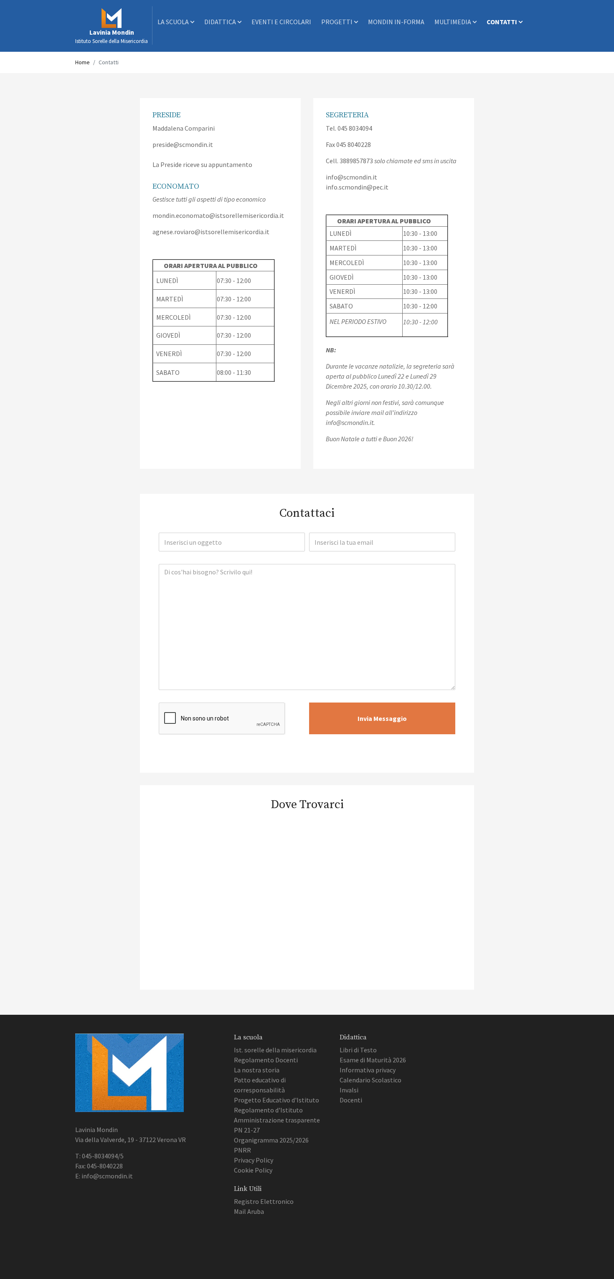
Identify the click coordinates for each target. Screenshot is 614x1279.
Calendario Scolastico (370, 1080)
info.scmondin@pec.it (357, 187)
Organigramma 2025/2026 (271, 1140)
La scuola (173, 22)
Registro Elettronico (264, 1201)
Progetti (337, 22)
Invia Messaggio (382, 718)
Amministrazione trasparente (277, 1120)
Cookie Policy (253, 1170)
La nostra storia (256, 1070)
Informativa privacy (368, 1070)
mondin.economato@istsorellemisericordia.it (218, 215)
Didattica (220, 22)
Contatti (502, 22)
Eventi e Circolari (281, 22)
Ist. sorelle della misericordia (275, 1050)
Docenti (351, 1100)
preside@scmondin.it (182, 144)
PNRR (242, 1150)
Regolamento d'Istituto (268, 1110)
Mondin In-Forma (396, 22)
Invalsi (349, 1090)
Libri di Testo (358, 1050)
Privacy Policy (253, 1160)
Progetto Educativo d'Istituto (276, 1100)
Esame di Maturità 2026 (373, 1060)
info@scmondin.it (351, 177)
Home (82, 62)
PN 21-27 (247, 1130)
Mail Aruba (249, 1211)
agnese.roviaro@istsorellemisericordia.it (210, 231)
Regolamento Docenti (266, 1060)
